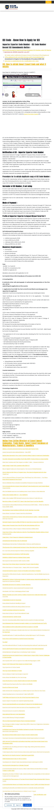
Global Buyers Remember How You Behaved (15, 540)
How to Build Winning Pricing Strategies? (13, 717)
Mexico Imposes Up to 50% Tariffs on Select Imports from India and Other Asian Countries (24, 595)
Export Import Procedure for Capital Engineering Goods (18, 701)
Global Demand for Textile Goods (12, 616)
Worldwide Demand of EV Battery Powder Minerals (16, 584)
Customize (9, 805)
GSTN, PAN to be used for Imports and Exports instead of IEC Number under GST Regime (27, 50)
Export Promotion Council (31, 114)
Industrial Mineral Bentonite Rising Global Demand (16, 606)
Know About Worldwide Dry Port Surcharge (14, 677)
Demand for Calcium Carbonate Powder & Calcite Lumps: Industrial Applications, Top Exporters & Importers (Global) (26, 580)
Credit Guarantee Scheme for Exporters (14, 610)
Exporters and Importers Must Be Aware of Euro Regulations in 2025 (21, 707)
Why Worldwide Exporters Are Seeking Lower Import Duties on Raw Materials (24, 491)
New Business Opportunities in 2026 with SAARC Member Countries (21, 510)
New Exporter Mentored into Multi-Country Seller (16, 561)
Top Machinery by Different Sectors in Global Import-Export (19, 791)
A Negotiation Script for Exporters (12, 600)
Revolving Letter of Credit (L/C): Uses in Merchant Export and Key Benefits (23, 501)
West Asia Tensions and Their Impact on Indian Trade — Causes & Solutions (23, 462)
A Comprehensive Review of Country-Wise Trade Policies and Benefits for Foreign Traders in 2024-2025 (25, 769)
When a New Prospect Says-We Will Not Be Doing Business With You (21, 525)
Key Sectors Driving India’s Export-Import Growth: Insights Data (20, 735)
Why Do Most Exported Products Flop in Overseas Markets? (19, 721)
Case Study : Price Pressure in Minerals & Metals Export (18, 537)
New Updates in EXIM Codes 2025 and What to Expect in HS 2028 (20, 627)
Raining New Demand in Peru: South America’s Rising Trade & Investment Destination (26, 455)
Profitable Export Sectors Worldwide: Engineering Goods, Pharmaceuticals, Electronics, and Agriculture (23, 730)
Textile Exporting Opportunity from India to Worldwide (17, 684)
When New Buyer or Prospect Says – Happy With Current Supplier (21, 567)
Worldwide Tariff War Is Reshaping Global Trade (16, 591)
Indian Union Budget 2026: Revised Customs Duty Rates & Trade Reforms (22, 498)
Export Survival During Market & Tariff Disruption (16, 554)
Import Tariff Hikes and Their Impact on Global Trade (17, 664)
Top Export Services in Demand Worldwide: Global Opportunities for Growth (23, 738)
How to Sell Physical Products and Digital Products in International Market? (23, 648)
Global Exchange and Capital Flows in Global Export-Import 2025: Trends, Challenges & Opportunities (26, 656)
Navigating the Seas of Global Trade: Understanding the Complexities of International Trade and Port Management (26, 775)
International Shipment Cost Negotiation (14, 714)
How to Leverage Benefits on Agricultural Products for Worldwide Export (22, 704)
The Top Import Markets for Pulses (12, 670)
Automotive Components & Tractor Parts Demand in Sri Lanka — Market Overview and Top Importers (25, 517)
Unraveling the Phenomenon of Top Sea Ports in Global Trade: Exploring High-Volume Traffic (26, 780)
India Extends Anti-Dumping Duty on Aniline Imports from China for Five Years (24, 691)
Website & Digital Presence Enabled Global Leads (16, 557)
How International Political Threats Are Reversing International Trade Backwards (25, 645)
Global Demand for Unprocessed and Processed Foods (18, 588)
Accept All (27, 805)
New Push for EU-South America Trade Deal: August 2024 (18, 755)
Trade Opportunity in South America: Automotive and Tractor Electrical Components (26, 752)
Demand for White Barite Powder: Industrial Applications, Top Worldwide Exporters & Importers (26, 575)
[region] (18, 800)
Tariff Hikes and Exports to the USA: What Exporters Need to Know (21, 697)
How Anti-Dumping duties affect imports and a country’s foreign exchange (23, 620)
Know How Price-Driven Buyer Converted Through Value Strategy (21, 564)
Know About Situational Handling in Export (14, 603)
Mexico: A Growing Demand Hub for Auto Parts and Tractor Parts (20, 449)
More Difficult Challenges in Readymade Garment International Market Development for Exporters (26, 631)
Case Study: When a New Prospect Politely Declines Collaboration (21, 529)
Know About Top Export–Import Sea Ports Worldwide (17, 513)
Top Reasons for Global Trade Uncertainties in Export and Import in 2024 (23, 762)
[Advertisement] (27, 28)
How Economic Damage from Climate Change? (16, 765)
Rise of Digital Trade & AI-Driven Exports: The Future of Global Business (22, 469)
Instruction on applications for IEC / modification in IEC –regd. (22, 61)
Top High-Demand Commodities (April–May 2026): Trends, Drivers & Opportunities (25, 459)
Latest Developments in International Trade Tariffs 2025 (18, 694)
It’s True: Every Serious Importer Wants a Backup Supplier (18, 550)
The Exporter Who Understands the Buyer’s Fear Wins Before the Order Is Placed (25, 547)
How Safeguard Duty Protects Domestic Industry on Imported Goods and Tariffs (25, 623)
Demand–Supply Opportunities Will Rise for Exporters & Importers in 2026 (23, 522)
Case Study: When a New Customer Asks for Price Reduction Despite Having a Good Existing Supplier (25, 533)
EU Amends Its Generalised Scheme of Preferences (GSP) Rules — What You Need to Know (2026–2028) (26, 505)
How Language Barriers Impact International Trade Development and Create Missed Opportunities (26, 487)
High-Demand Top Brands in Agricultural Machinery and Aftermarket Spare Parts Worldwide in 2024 (25, 742)
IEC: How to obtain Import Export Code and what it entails (24, 65)
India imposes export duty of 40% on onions (14, 758)
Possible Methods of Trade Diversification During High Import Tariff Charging (24, 635)
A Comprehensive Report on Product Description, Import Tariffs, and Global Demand (26, 784)
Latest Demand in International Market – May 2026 (17, 452)
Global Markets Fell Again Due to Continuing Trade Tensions (19, 652)
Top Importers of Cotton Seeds (11, 667)
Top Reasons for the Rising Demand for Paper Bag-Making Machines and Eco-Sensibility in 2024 (24, 747)
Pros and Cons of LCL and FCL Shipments (14, 711)
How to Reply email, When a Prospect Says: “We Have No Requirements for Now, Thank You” (24, 473)
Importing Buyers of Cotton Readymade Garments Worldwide (20, 681)
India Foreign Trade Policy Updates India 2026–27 (16, 465)
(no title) (5, 642)
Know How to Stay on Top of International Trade (16, 613)
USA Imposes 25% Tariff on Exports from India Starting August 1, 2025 (21, 660)
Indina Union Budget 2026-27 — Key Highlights (15, 495)
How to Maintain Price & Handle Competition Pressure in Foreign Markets (23, 483)
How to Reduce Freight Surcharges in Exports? (15, 674)
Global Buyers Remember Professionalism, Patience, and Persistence (22, 544)
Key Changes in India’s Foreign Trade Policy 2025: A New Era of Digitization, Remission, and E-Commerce (26, 725)
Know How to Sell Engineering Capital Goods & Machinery (18, 638)
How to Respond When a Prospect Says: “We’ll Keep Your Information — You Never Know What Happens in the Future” (25, 478)
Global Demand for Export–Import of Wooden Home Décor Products (22, 571)
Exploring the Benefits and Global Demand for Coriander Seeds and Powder (23, 788)
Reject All (18, 805)
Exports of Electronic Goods (10, 687)
